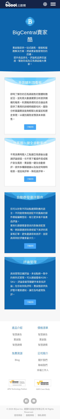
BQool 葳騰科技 (16, 4)
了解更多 (30, 127)
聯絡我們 (42, 365)
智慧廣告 (17, 334)
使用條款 (18, 415)
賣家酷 (17, 339)
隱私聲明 (42, 415)
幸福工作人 (43, 370)
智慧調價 (17, 345)
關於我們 (42, 360)
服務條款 (30, 415)
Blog (17, 360)
